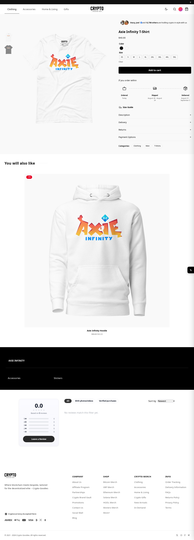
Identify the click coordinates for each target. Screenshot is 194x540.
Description (155, 114)
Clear (121, 61)
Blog (74, 517)
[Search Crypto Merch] (174, 9)
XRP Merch (108, 487)
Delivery (155, 122)
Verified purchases (107, 401)
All (68, 401)
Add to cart (155, 70)
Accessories (29, 9)
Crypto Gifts (140, 497)
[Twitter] (177, 535)
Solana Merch (110, 497)
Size (121, 52)
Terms (168, 507)
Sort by (152, 401)
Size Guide (128, 107)
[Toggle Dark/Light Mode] (166, 9)
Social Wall (77, 512)
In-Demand (140, 507)
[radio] (121, 48)
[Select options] (97, 323)
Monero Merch (110, 507)
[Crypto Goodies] (97, 9)
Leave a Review (38, 439)
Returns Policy (172, 497)
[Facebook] (184, 535)
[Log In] (180, 9)
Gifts (66, 9)
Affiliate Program (80, 487)
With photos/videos (84, 401)
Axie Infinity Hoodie (97, 330)
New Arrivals (140, 502)
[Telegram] (188, 535)
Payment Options (155, 137)
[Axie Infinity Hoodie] (97, 250)
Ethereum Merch (111, 492)
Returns (155, 129)
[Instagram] (181, 535)
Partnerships (78, 492)
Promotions (78, 502)
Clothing (11, 9)
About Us (76, 482)
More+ (106, 512)
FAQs (168, 492)
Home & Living (50, 9)
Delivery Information (175, 487)
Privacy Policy (172, 502)
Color (121, 43)
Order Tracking (172, 482)
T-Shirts (157, 146)
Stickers (58, 378)
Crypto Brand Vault (81, 497)
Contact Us (77, 507)
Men (148, 146)
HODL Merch (109, 502)
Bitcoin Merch (110, 482)
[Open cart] (186, 9)
